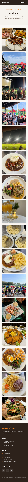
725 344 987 (7, 453)
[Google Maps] (11, 470)
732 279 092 (7, 457)
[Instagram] (7, 470)
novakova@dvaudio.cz (10, 461)
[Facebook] (3, 470)
